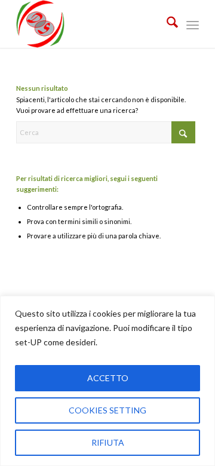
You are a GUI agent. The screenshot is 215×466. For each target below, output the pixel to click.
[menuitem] (166, 24)
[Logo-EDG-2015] (89, 24)
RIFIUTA (107, 442)
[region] (107, 381)
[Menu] (192, 24)
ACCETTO (107, 378)
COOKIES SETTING (107, 410)
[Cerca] (166, 24)
